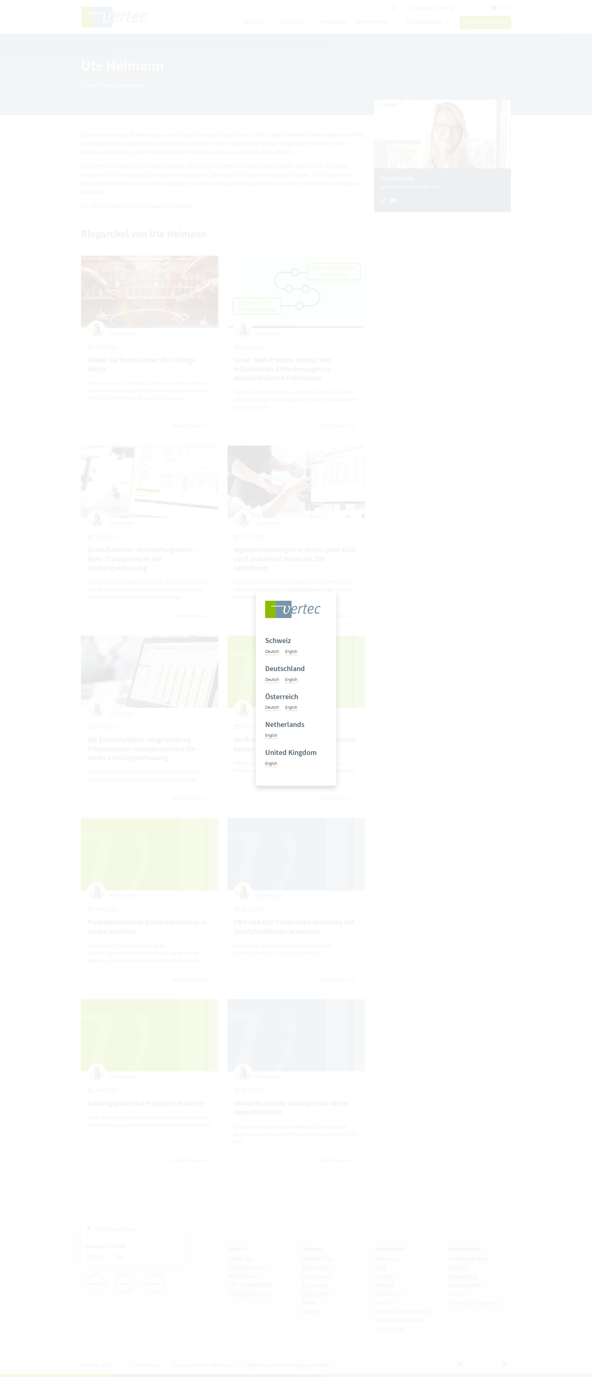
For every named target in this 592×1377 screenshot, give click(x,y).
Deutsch (272, 651)
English (291, 651)
